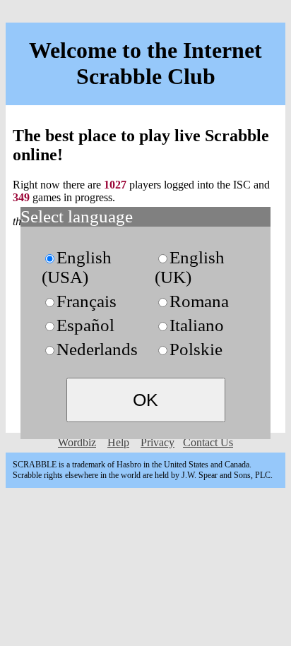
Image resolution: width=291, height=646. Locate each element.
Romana (199, 301)
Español (85, 325)
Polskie (196, 349)
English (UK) (190, 267)
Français (87, 301)
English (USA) (77, 267)
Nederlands (97, 349)
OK (145, 399)
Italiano (197, 325)
